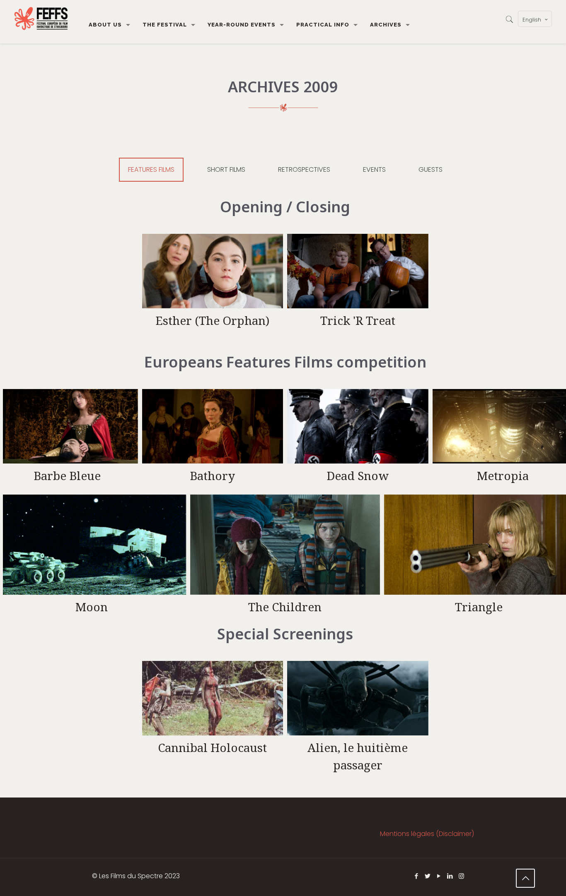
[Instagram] (461, 876)
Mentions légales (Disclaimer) (427, 833)
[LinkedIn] (450, 876)
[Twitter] (427, 876)
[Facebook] (416, 876)
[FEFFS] (41, 18)
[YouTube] (439, 876)
